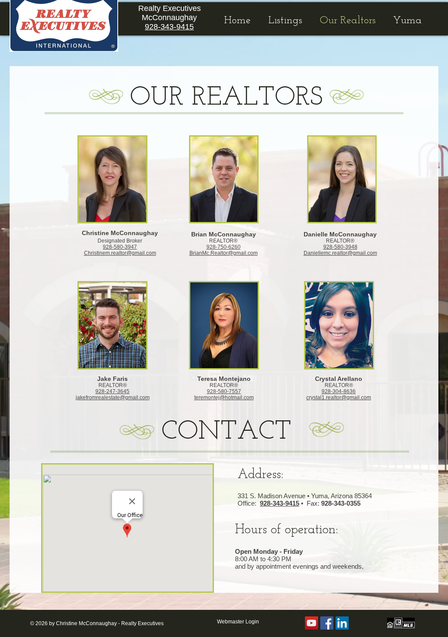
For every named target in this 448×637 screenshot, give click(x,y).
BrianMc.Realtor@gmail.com (223, 253)
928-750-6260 (223, 247)
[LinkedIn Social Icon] (342, 623)
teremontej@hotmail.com (224, 397)
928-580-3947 (120, 247)
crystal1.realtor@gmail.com (338, 397)
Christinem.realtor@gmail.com (120, 253)
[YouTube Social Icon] (311, 623)
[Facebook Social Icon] (326, 623)
